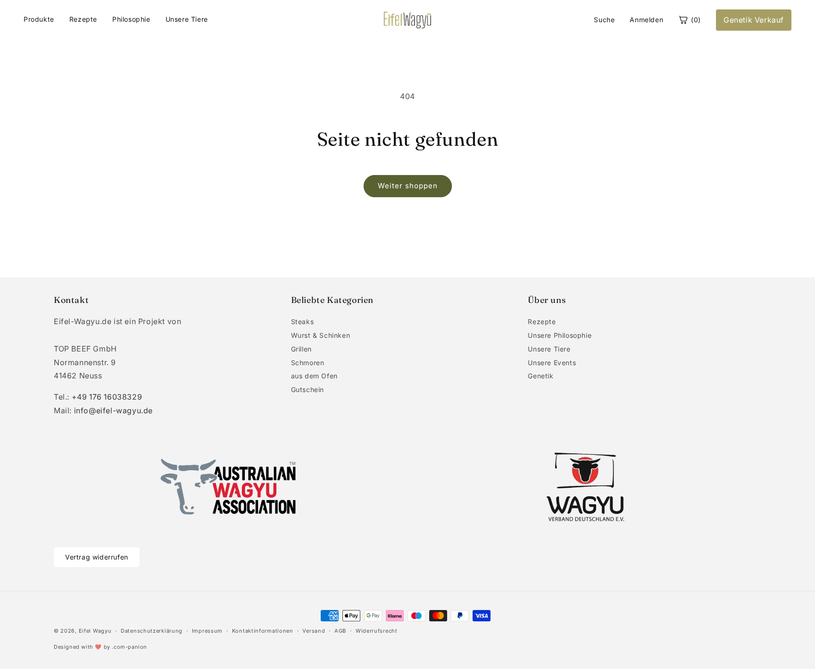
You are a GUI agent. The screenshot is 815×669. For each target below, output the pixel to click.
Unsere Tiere (187, 19)
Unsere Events (552, 363)
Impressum (207, 630)
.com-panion (129, 647)
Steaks (302, 322)
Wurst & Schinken (320, 335)
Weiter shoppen (408, 185)
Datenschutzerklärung (152, 630)
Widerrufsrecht (377, 630)
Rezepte (83, 19)
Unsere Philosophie (559, 335)
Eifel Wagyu (95, 630)
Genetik (540, 376)
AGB (340, 630)
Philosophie (131, 19)
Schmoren (307, 363)
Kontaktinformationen (262, 630)
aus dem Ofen (314, 376)
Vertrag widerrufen (96, 557)
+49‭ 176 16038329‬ (107, 396)
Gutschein (307, 389)
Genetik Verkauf (754, 20)
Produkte (39, 19)
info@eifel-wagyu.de (113, 410)
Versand (313, 630)
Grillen (301, 349)
